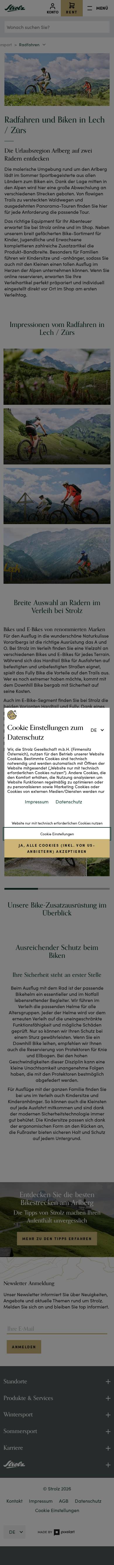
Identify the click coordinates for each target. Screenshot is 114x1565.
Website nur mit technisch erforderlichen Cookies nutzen (57, 823)
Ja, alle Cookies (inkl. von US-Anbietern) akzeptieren (57, 848)
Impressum (37, 801)
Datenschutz (69, 801)
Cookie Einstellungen (57, 833)
